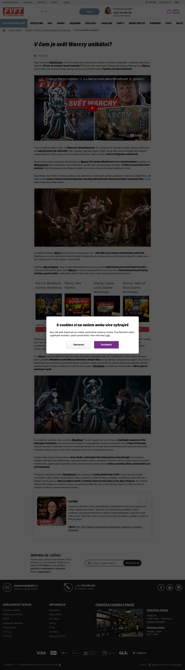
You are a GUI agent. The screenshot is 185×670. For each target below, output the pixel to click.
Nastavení (78, 345)
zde (108, 335)
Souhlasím (106, 345)
